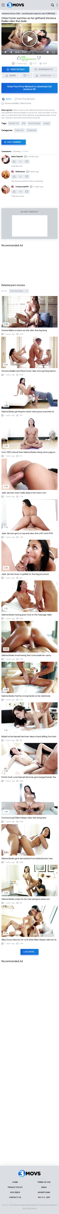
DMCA (44, 1187)
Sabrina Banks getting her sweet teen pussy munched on (27, 411)
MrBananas (20, 172)
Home (15, 1182)
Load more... (29, 952)
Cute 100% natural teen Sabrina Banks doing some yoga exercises (29, 452)
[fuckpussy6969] (5, 189)
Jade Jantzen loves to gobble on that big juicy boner (25, 574)
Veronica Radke (12, 103)
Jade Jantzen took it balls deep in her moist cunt (23, 493)
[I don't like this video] (39, 59)
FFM (23, 123)
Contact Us (15, 1197)
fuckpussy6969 (21, 187)
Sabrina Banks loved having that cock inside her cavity (26, 655)
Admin (9, 99)
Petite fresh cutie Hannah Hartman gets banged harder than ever (29, 777)
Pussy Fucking (34, 123)
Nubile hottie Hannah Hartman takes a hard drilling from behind (29, 736)
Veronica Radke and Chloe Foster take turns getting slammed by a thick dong (29, 371)
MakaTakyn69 (17, 156)
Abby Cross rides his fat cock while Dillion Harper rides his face (29, 940)
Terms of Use (43, 1182)
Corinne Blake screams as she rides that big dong (24, 330)
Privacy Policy (15, 1187)
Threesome (31, 130)
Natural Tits (14, 123)
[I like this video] (19, 59)
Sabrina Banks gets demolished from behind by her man (27, 858)
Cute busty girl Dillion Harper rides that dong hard (23, 818)
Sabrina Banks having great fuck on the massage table (26, 615)
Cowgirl (46, 123)
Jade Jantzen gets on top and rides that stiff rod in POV (27, 533)
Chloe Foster (25, 103)
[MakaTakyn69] (5, 159)
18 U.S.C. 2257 (44, 1197)
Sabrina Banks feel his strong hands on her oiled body (25, 696)
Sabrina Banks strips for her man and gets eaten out (25, 899)
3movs (34, 1208)
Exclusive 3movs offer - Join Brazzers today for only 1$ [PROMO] (28, 13)
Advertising (44, 1192)
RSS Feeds (15, 1192)
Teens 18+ (19, 130)
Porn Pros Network (26, 99)
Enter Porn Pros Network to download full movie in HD (29, 88)
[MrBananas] (5, 174)
